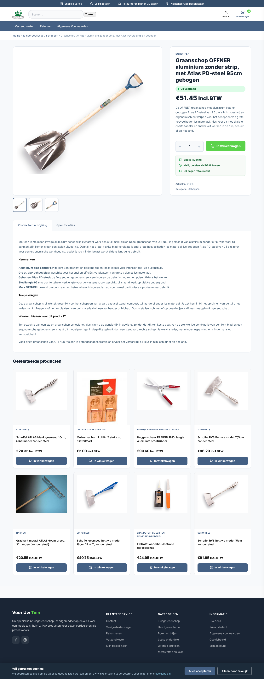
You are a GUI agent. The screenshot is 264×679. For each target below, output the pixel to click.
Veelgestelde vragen (119, 627)
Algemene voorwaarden (224, 633)
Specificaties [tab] (65, 225)
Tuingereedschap (33, 35)
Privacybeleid (218, 627)
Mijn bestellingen (116, 645)
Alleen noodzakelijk (234, 671)
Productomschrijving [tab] (32, 225)
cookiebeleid (163, 673)
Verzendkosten (24, 26)
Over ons (215, 621)
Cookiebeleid (217, 639)
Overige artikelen (169, 645)
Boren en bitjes (167, 633)
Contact (111, 621)
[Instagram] (25, 640)
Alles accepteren (200, 671)
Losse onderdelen (169, 639)
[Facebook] (16, 640)
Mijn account (217, 645)
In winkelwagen (228, 146)
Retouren (45, 26)
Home (16, 35)
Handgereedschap (169, 627)
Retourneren (114, 633)
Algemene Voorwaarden (72, 26)
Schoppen (52, 35)
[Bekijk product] (65, 373)
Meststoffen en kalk (170, 651)
